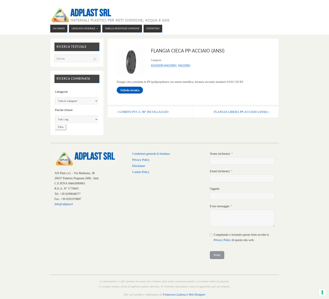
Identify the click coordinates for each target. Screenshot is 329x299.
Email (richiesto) (220, 171)
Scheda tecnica (129, 90)
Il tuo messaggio (219, 206)
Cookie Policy (140, 172)
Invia (217, 255)
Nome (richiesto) (220, 153)
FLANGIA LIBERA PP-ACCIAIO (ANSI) (241, 111)
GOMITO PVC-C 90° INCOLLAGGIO (142, 111)
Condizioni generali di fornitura (151, 153)
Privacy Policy (141, 159)
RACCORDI (184, 65)
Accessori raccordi (163, 65)
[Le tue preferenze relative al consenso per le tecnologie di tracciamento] (322, 292)
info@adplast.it (63, 204)
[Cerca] (95, 59)
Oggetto (215, 188)
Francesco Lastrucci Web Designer (184, 294)
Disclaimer (138, 165)
